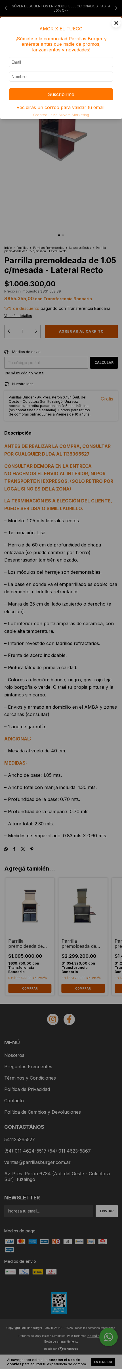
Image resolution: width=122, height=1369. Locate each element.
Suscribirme (61, 94)
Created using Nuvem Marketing (61, 115)
